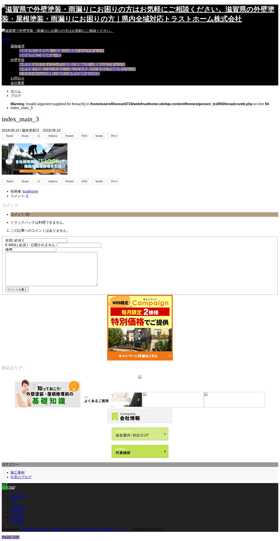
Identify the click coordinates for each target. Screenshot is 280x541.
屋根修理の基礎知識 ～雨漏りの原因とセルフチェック (61, 51)
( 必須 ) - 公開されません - (31, 245)
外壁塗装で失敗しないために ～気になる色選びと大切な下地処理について (77, 69)
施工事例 (17, 472)
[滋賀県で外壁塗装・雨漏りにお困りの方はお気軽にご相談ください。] (58, 31)
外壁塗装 (17, 60)
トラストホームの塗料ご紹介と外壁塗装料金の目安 (59, 74)
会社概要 (17, 83)
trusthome (30, 191)
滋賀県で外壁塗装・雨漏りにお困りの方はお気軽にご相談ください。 (75, 529)
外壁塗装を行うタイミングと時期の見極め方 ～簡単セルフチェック (72, 64)
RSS (14, 500)
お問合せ (17, 78)
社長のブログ (21, 477)
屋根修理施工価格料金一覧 (40, 55)
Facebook (18, 496)
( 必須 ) (14, 240)
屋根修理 (17, 46)
